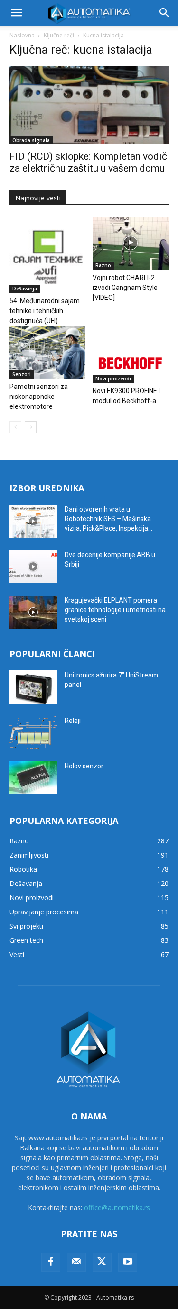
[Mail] (76, 1262)
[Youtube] (127, 1262)
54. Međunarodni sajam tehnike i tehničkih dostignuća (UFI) (44, 311)
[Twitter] (102, 1262)
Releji (73, 720)
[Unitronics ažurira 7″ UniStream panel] (33, 687)
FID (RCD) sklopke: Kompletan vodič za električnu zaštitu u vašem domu (88, 162)
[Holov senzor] (33, 777)
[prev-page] (15, 427)
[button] (16, 13)
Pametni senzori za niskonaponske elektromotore (38, 396)
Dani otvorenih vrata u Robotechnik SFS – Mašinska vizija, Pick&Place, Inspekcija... (108, 519)
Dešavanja (24, 288)
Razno (103, 265)
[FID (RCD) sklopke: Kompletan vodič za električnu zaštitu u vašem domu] (89, 105)
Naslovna (22, 35)
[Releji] (33, 732)
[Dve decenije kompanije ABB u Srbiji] (33, 566)
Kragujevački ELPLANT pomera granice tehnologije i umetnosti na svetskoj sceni (115, 609)
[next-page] (31, 427)
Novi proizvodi (113, 378)
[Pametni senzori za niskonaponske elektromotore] (47, 352)
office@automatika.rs (117, 1207)
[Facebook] (50, 1262)
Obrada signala (31, 140)
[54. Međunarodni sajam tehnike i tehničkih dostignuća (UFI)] (47, 255)
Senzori (21, 374)
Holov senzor (84, 766)
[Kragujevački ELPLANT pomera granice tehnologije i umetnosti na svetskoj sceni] (33, 612)
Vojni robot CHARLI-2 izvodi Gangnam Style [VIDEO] (125, 287)
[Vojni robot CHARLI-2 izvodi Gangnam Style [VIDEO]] (131, 243)
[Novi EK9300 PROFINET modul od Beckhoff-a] (131, 354)
